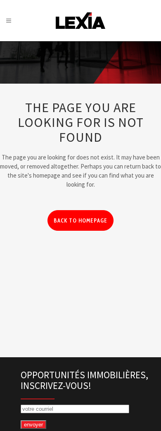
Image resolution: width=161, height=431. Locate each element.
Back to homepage (80, 220)
